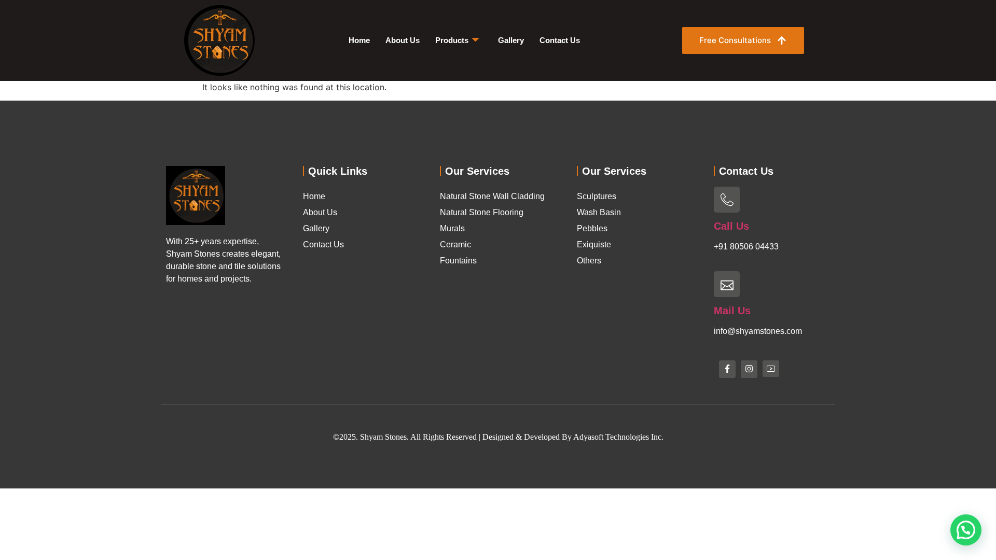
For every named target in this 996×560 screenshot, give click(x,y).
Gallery (511, 40)
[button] (965, 529)
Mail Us (732, 310)
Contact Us (560, 40)
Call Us (731, 226)
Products (451, 40)
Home (359, 40)
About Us (402, 40)
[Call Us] (727, 200)
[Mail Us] (727, 284)
